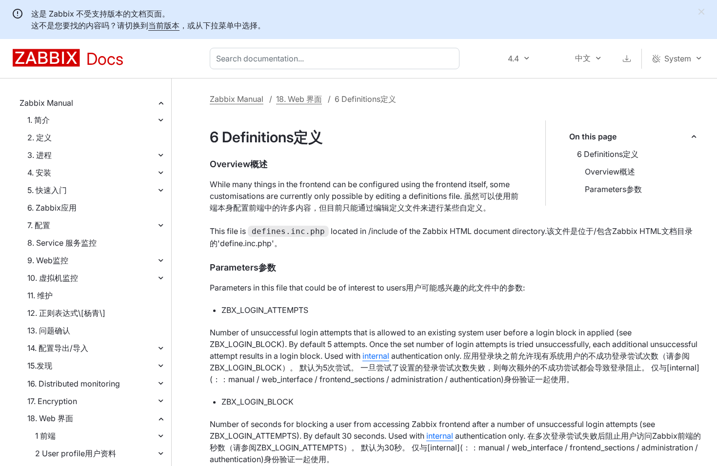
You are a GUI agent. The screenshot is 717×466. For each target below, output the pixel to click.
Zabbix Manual (46, 103)
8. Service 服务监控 (62, 243)
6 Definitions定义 (607, 154)
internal (375, 356)
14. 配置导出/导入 (57, 348)
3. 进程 (39, 155)
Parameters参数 (613, 189)
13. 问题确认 (48, 330)
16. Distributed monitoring (73, 383)
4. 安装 (39, 172)
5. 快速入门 (47, 190)
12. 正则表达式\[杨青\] (66, 313)
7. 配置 (38, 225)
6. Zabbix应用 (52, 208)
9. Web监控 (47, 260)
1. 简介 (38, 120)
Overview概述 (610, 171)
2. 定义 (39, 137)
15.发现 (39, 365)
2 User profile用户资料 (75, 453)
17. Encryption (52, 401)
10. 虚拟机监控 (52, 278)
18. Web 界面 (50, 418)
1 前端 (45, 436)
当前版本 (163, 25)
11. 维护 (40, 295)
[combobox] (336, 58)
